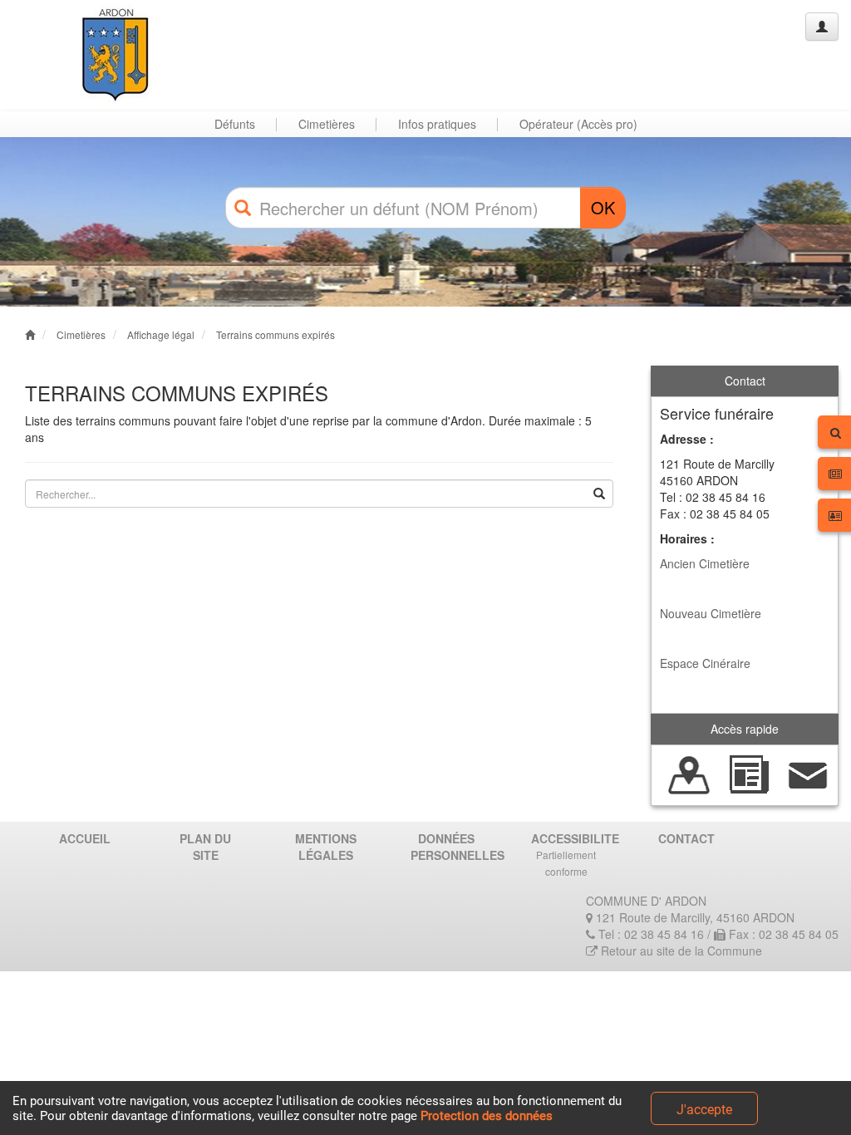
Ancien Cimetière (705, 563)
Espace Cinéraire (705, 663)
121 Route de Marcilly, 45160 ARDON (693, 917)
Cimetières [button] (326, 123)
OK (603, 207)
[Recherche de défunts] (689, 773)
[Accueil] (77, 55)
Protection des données (487, 1115)
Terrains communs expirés (275, 334)
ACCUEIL (85, 838)
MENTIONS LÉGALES (326, 846)
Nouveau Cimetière (710, 613)
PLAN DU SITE (205, 846)
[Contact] (808, 773)
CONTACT (686, 838)
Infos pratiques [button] (437, 123)
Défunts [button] (234, 123)
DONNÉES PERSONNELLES (452, 846)
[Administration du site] (822, 26)
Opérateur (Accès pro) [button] (578, 123)
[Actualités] (748, 773)
